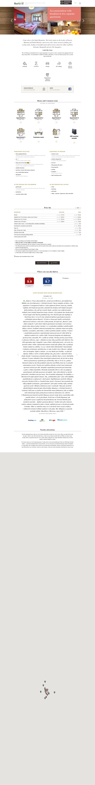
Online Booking (42, 262)
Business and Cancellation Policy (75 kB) (24, 256)
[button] (45, 690)
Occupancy (55, 262)
